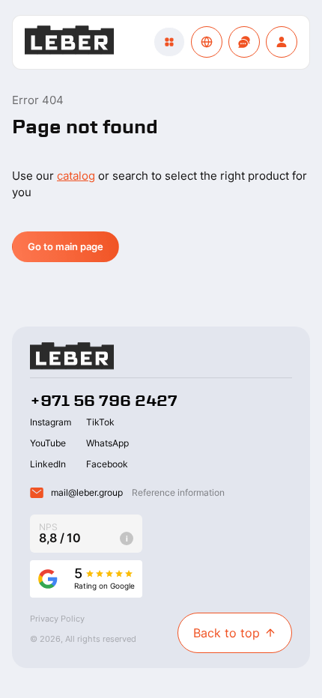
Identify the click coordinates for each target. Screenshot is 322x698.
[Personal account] (281, 42)
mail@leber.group (87, 492)
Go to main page (65, 246)
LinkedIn (48, 464)
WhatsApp (107, 443)
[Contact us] (244, 42)
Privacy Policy (57, 618)
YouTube (48, 443)
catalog (76, 176)
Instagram (50, 422)
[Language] (206, 42)
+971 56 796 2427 (103, 400)
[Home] (69, 42)
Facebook (107, 464)
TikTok (100, 422)
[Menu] (169, 42)
